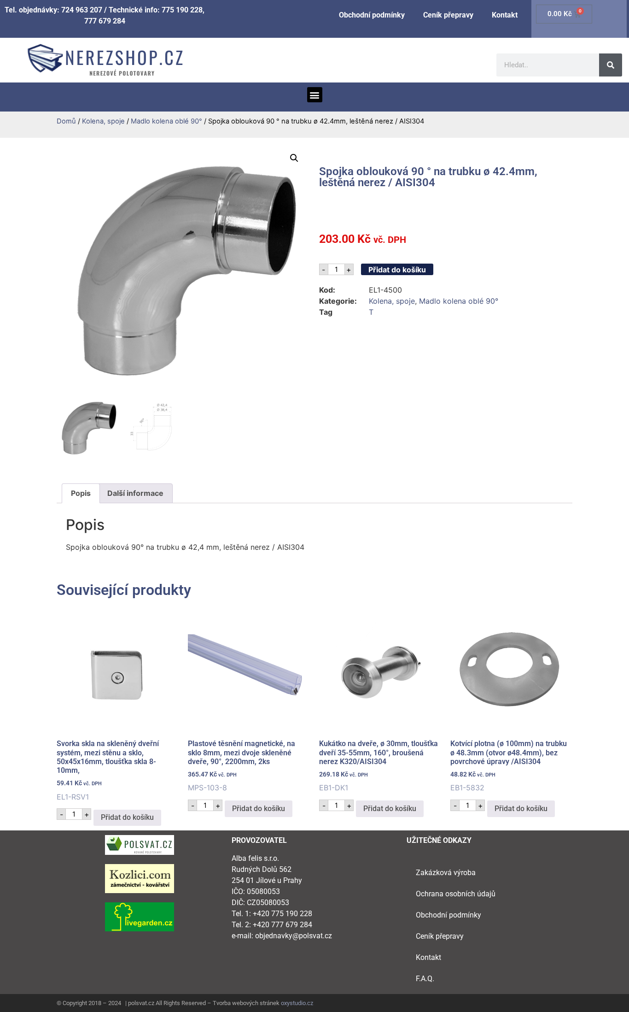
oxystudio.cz (297, 1003)
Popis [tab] (81, 493)
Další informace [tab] (135, 493)
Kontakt (505, 15)
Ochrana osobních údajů (455, 893)
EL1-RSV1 (108, 770)
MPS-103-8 (241, 765)
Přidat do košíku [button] (127, 817)
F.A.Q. (425, 978)
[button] (314, 94)
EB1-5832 (508, 765)
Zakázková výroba (446, 872)
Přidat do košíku (397, 269)
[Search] (610, 64)
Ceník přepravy (448, 15)
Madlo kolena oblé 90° (166, 121)
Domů (66, 121)
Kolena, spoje (103, 121)
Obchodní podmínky (372, 15)
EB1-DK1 (378, 765)
